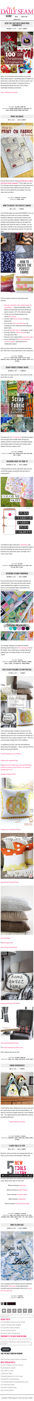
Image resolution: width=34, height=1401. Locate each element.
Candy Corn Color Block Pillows (11, 829)
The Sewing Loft (16, 437)
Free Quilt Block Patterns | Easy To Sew (13, 1322)
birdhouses (11, 1138)
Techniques (17, 197)
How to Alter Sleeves (7, 1390)
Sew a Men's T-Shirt (7, 1370)
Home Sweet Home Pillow (9, 947)
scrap (24, 453)
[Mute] (28, 1176)
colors (11, 661)
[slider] (16, 1175)
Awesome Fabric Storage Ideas (10, 1333)
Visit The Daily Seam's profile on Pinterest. (14, 1359)
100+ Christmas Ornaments (9, 92)
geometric (3, 359)
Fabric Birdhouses (17, 1065)
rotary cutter (24, 1215)
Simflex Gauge (22, 1190)
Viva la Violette (28, 1398)
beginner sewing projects (16, 108)
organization (19, 453)
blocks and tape (18, 319)
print (15, 359)
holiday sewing (18, 110)
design (20, 357)
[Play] (3, 1176)
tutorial (17, 361)
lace (22, 1297)
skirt (21, 567)
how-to (9, 359)
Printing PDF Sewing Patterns (10, 1379)
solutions (29, 453)
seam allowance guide (22, 1203)
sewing (31, 1059)
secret (6, 663)
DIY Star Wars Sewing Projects (10, 1327)
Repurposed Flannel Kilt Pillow (10, 1003)
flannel (16, 1059)
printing (19, 359)
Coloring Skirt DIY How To (17, 461)
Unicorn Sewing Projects (8, 1330)
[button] (17, 1168)
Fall (13, 1059)
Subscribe (6, 1349)
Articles (20, 660)
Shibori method (20, 332)
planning (29, 661)
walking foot (22, 1199)
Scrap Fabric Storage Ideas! (17, 367)
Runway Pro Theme (17, 1398)
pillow (27, 1059)
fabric (7, 110)
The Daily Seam (17, 10)
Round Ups (23, 107)
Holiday (11, 110)
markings (24, 661)
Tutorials (23, 197)
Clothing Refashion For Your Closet (12, 1376)
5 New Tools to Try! (17, 1146)
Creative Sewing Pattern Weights (11, 1325)
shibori (24, 359)
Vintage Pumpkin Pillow (8, 774)
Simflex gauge (17, 1217)
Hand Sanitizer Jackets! (8, 1368)
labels (22, 199)
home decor (25, 110)
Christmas (26, 108)
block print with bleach (19, 323)
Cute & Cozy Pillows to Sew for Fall (17, 669)
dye (25, 357)
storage (18, 455)
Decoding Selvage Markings (17, 573)
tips (32, 359)
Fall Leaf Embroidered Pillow (10, 1043)
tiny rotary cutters (21, 1194)
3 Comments (23, 370)
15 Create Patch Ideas (7, 1384)
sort (14, 455)
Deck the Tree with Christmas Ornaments (17, 24)
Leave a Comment (23, 28)
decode (15, 661)
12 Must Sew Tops (6, 1373)
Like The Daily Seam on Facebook (11, 1353)
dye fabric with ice (15, 330)
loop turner (22, 1185)
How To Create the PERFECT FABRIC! (17, 205)
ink (12, 359)
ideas (13, 453)
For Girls (20, 563)
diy (30, 108)
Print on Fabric (17, 116)
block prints (12, 316)
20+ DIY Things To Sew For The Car (12, 1365)
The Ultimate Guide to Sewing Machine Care (14, 1382)
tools (26, 1217)
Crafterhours (24, 544)
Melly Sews (12, 1286)
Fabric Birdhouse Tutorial (17, 1121)
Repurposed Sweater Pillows (10, 882)
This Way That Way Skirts (8, 1387)
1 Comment (21, 209)
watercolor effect (28, 337)
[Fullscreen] (31, 1176)
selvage (10, 663)
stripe (28, 359)
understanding (26, 663)
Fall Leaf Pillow (5, 938)
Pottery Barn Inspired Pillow (9, 760)
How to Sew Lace (17, 1225)
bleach (12, 357)
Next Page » (11, 1303)
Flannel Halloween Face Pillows (11, 753)
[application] (17, 1168)
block (16, 357)
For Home (17, 107)
